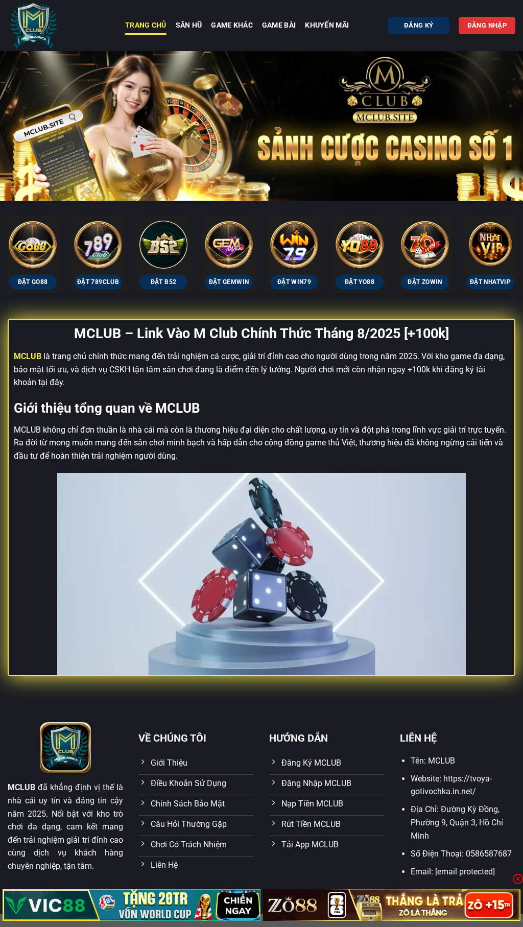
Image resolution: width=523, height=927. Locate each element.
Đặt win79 (294, 282)
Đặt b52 (163, 282)
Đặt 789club (98, 282)
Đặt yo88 (359, 282)
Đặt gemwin (229, 282)
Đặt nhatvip (490, 282)
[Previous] (23, 126)
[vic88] (131, 905)
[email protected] (465, 871)
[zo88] (392, 905)
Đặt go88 (33, 282)
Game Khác (232, 25)
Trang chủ (146, 25)
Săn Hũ (189, 25)
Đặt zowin (425, 282)
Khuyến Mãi (327, 25)
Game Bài (279, 25)
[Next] (499, 126)
